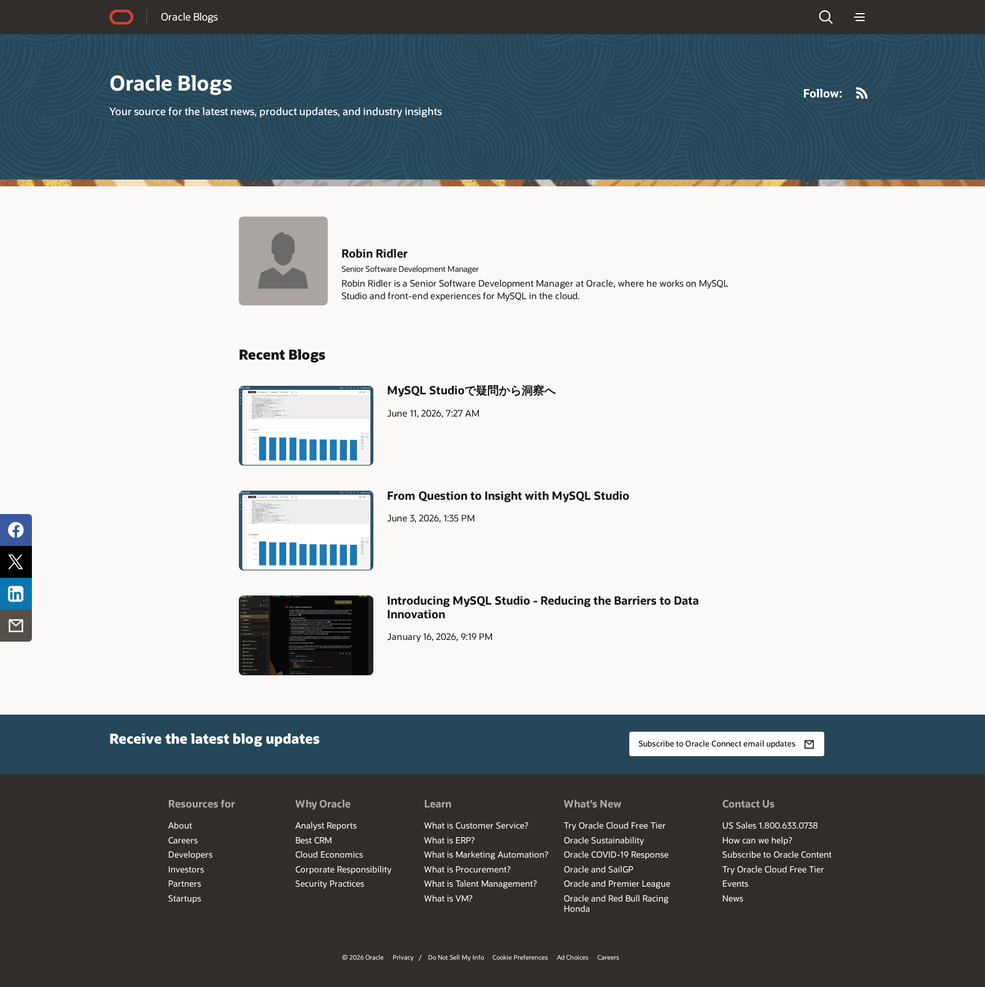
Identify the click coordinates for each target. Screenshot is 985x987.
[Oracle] (121, 17)
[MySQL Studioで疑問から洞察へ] (306, 425)
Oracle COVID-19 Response (616, 854)
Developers (190, 854)
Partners (184, 883)
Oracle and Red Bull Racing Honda (616, 903)
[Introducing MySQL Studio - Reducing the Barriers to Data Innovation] (306, 635)
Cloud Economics (329, 854)
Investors (186, 869)
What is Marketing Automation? (486, 854)
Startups (184, 898)
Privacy (403, 957)
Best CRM (313, 840)
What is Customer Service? (476, 825)
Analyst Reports (326, 825)
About (180, 825)
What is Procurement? (467, 869)
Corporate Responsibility (343, 869)
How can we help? (757, 840)
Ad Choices (572, 957)
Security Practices (329, 883)
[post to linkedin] (16, 594)
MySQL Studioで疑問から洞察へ (471, 390)
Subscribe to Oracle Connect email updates (717, 743)
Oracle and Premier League (617, 883)
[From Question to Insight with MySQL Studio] (306, 530)
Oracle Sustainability (604, 840)
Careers (183, 840)
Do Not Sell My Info (456, 957)
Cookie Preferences (520, 957)
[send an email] (16, 626)
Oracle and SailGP (598, 869)
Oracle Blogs (189, 16)
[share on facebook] (16, 530)
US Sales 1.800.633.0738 (770, 825)
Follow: (822, 92)
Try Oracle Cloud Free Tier (615, 825)
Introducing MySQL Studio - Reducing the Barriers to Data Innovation (543, 607)
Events (735, 883)
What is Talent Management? (480, 883)
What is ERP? (449, 840)
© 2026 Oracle (363, 957)
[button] (826, 17)
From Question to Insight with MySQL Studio (508, 495)
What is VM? (448, 898)
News (732, 898)
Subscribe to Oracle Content (777, 854)
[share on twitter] (16, 562)
